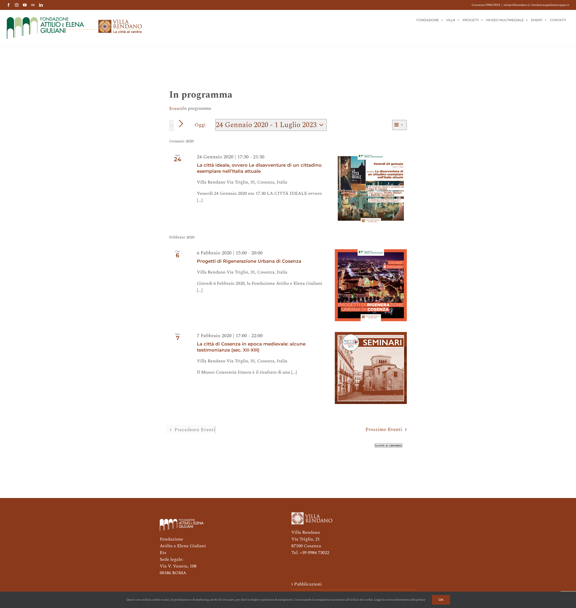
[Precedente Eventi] (171, 125)
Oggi (200, 125)
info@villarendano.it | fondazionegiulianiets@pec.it (536, 5)
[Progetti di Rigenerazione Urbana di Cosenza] (371, 285)
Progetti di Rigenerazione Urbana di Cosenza (249, 261)
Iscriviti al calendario (388, 445)
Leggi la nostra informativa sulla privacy (399, 599)
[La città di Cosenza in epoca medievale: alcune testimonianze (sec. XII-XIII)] (371, 368)
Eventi (175, 108)
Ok (441, 600)
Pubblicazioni (308, 584)
